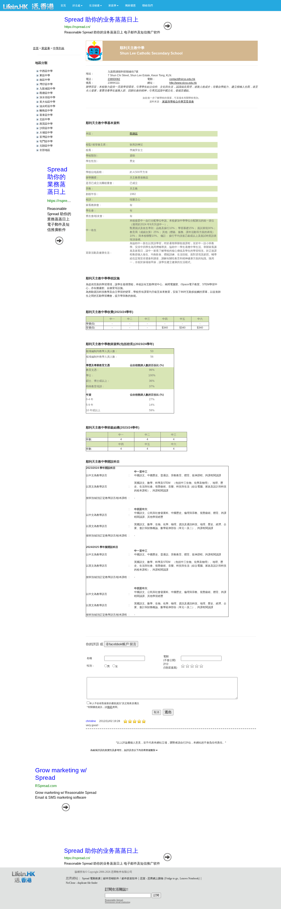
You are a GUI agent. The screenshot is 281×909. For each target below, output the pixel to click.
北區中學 (45, 119)
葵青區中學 (46, 114)
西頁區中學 (46, 123)
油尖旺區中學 (47, 106)
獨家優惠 (130, 5)
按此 (109, 707)
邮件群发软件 (129, 878)
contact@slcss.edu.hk (182, 79)
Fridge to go (171, 878)
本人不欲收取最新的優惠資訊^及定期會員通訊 (114, 703)
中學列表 (58, 48)
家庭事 (45, 48)
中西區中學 (46, 71)
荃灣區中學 (46, 136)
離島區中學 (46, 110)
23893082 (114, 79)
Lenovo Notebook (189, 878)
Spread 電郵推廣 (91, 878)
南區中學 (45, 79)
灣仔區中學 (46, 84)
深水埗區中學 (47, 97)
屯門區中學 (46, 141)
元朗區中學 (46, 145)
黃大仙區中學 (47, 101)
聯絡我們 (147, 5)
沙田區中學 (46, 128)
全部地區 (45, 150)
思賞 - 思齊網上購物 (151, 878)
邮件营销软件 (111, 878)
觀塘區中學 (46, 93)
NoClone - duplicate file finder (81, 882)
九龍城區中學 (47, 88)
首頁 (63, 5)
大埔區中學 (46, 132)
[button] (77, 5)
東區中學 (45, 75)
